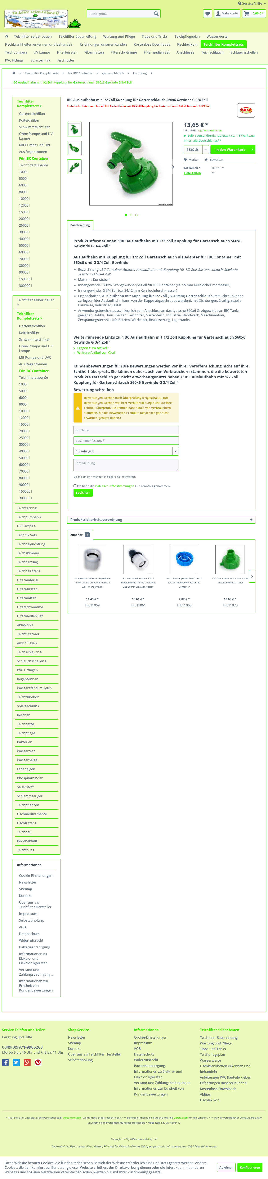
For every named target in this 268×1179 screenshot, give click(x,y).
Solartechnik (27, 706)
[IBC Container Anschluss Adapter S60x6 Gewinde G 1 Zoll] (230, 559)
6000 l (23, 185)
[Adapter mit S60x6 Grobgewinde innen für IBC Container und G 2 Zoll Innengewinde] (92, 559)
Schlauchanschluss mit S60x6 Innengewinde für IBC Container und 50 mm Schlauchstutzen (138, 582)
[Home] (6, 36)
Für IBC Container (34, 158)
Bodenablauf (27, 841)
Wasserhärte (27, 760)
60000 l (24, 252)
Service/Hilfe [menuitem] (252, 3)
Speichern (83, 492)
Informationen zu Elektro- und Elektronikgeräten (33, 958)
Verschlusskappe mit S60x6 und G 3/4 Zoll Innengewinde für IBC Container (184, 582)
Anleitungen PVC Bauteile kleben (225, 1077)
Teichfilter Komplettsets (28, 103)
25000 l (24, 225)
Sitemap (25, 889)
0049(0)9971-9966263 (22, 1047)
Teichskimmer (28, 553)
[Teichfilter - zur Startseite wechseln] (42, 19)
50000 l (24, 245)
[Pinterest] (40, 1064)
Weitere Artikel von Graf (95, 352)
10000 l (24, 198)
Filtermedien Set (30, 616)
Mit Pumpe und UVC (35, 145)
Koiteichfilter (29, 120)
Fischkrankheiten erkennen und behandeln (225, 1069)
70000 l (24, 259)
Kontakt (25, 895)
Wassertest (26, 751)
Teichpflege (26, 733)
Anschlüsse (26, 643)
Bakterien (24, 742)
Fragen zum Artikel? (92, 348)
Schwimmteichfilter (34, 127)
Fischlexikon (209, 1100)
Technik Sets (27, 535)
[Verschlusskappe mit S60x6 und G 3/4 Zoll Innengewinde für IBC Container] (184, 559)
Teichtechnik (27, 508)
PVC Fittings (26, 670)
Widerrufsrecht (31, 940)
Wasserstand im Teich (34, 688)
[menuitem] (124, 13)
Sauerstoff (25, 787)
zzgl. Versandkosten (210, 130)
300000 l (25, 285)
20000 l (24, 218)
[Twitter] (18, 1064)
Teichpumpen (28, 517)
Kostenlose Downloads (218, 1089)
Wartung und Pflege (216, 1043)
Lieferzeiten (192, 173)
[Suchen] (156, 13)
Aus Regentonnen (33, 151)
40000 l (24, 238)
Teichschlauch (28, 652)
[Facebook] (7, 1064)
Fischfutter (26, 823)
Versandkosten (72, 1117)
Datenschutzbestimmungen (114, 486)
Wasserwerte (210, 1060)
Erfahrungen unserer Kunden (223, 1083)
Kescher (23, 715)
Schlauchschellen (31, 661)
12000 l (24, 205)
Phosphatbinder (30, 778)
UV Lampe (25, 526)
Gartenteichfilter (32, 113)
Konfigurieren (250, 1167)
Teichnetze (25, 724)
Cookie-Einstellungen (35, 875)
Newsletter (27, 882)
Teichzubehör (28, 697)
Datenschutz (29, 933)
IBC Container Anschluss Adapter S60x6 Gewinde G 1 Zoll (230, 580)
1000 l (23, 172)
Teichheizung (27, 562)
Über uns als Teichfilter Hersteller (35, 904)
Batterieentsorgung (34, 947)
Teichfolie (25, 850)
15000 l (24, 212)
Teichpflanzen (28, 805)
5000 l (23, 178)
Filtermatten (26, 598)
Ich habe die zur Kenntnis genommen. (124, 486)
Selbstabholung (31, 920)
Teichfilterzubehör (33, 165)
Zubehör (79, 535)
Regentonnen (27, 679)
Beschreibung (80, 225)
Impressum (28, 913)
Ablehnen (226, 1167)
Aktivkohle (25, 625)
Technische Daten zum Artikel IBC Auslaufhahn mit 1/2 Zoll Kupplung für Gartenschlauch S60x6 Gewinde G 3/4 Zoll (138, 106)
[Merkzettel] (207, 13)
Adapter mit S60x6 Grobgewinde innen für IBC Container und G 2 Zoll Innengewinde (92, 582)
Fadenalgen (26, 769)
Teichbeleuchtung (31, 544)
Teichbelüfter (28, 571)
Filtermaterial (27, 580)
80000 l (24, 265)
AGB (22, 927)
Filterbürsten (27, 589)
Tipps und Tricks (213, 1049)
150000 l (25, 279)
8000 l (23, 192)
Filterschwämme (30, 607)
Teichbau (24, 832)
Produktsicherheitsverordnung (96, 519)
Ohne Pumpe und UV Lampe (36, 136)
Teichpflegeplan (212, 1054)
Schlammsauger (30, 796)
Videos (205, 1094)
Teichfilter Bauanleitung (219, 1037)
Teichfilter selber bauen (35, 300)
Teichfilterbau (28, 634)
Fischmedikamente (32, 814)
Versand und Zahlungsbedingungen (36, 972)
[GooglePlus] (29, 1064)
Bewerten (216, 160)
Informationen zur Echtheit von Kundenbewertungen (36, 986)
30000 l (24, 232)
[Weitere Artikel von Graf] (246, 110)
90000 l (24, 272)
